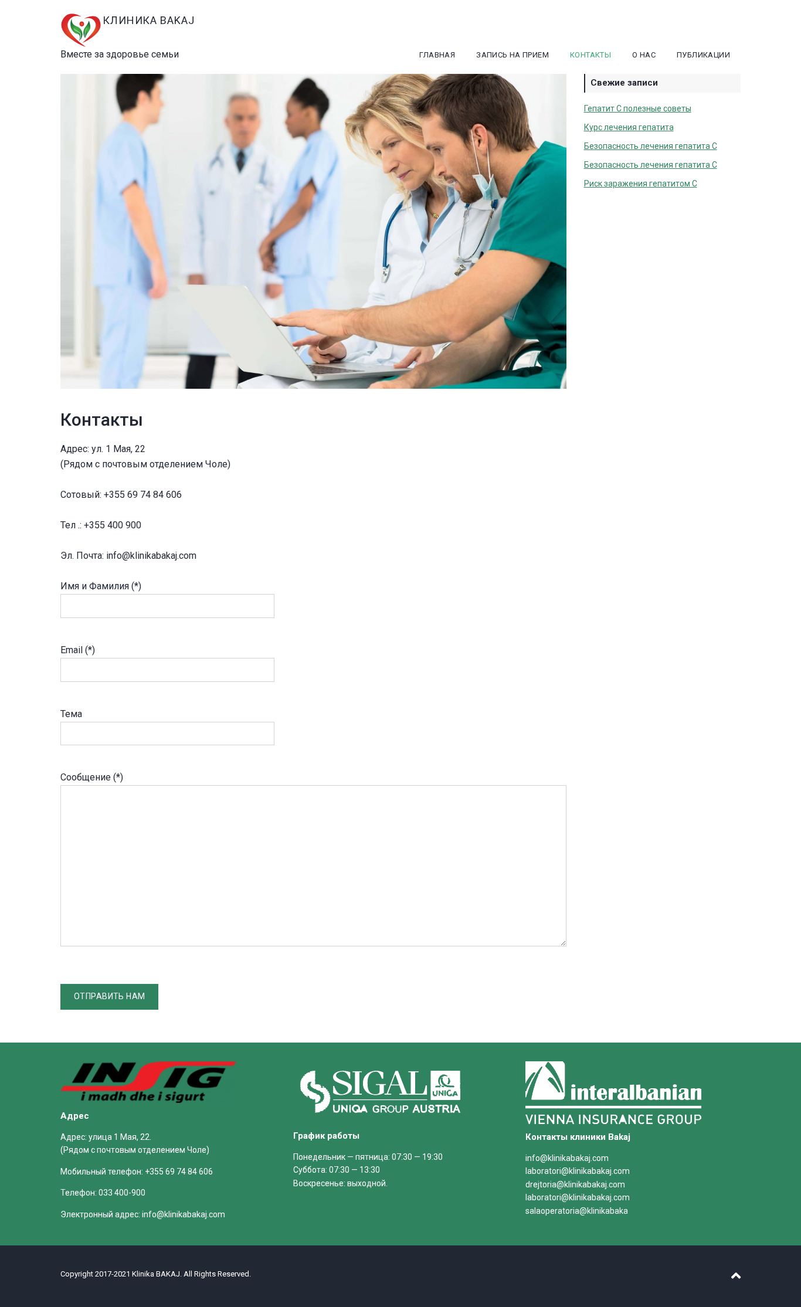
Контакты (590, 54)
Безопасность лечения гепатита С (650, 146)
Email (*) (77, 650)
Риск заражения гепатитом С (640, 183)
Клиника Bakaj (149, 20)
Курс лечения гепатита (629, 127)
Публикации (703, 54)
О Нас (644, 54)
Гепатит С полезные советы (637, 108)
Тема (71, 713)
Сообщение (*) (91, 777)
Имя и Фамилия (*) (100, 586)
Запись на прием (512, 54)
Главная (437, 54)
